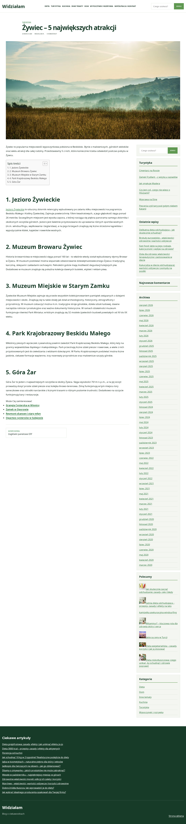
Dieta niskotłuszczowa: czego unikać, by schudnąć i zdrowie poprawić (157, 663)
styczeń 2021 (145, 514)
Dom (86, 6)
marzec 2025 (145, 391)
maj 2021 (143, 493)
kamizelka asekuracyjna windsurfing (158, 612)
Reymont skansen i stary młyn (23, 413)
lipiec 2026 (144, 310)
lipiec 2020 (144, 544)
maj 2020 (143, 554)
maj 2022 (143, 463)
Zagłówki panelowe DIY (20, 433)
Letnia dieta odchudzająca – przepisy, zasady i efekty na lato (156, 605)
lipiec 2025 (144, 371)
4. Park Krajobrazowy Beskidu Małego (28, 178)
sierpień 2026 (146, 305)
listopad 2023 (146, 437)
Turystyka (56, 6)
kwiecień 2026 (146, 325)
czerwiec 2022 (146, 458)
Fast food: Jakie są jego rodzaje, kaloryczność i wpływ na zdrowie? (156, 247)
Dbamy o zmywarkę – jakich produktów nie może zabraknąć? (33, 770)
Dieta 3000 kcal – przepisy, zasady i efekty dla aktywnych (31, 748)
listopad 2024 (146, 407)
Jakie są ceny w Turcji (156, 637)
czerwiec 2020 (146, 549)
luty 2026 (143, 335)
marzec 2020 (145, 565)
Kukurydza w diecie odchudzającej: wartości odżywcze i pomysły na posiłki (157, 268)
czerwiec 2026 (146, 315)
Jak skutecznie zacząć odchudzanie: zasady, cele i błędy (156, 591)
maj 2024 (143, 422)
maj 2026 (143, 320)
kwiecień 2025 (146, 386)
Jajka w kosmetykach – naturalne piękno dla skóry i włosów (32, 761)
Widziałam (13, 6)
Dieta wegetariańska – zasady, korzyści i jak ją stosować (158, 647)
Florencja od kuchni (12, 752)
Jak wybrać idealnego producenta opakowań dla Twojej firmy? (34, 792)
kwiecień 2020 (146, 559)
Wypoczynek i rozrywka (101, 6)
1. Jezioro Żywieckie (19, 167)
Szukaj (179, 6)
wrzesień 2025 (146, 361)
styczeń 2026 (145, 340)
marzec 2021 (145, 503)
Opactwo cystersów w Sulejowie (24, 417)
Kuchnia (66, 6)
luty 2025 (143, 396)
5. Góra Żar (15, 181)
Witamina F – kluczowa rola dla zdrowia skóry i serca (158, 625)
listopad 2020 (146, 524)
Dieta (47, 6)
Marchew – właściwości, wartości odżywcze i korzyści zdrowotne (35, 783)
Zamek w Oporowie (17, 409)
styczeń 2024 (145, 432)
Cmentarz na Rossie (149, 170)
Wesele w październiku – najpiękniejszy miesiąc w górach (31, 774)
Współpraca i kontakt (125, 6)
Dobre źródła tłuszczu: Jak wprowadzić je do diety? (28, 787)
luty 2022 (143, 473)
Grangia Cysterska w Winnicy (22, 405)
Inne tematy (77, 6)
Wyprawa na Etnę (148, 199)
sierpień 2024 (146, 412)
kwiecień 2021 (146, 498)
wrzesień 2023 (146, 447)
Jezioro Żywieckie (15, 209)
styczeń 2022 (145, 478)
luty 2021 (143, 508)
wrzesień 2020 (146, 534)
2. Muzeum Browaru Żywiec (23, 171)
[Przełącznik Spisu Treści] (44, 163)
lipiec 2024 (144, 417)
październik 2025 (148, 356)
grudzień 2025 (146, 345)
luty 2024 (143, 427)
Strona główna (176, 815)
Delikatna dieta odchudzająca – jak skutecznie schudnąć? (157, 231)
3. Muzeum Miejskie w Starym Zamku (28, 174)
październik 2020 (148, 529)
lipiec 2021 (144, 488)
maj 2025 (143, 381)
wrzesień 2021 (146, 483)
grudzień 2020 (146, 519)
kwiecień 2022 (146, 468)
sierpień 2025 (146, 366)
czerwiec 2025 (146, 376)
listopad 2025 (146, 351)
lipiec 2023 (144, 452)
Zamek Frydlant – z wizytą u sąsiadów (158, 177)
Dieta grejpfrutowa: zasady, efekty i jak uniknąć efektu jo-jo (32, 744)
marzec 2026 (145, 330)
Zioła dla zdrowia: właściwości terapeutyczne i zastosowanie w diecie (155, 257)
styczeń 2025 (145, 401)
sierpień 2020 (146, 539)
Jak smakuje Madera (149, 183)
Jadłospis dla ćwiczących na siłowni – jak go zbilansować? (31, 766)
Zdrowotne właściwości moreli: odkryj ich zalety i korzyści (31, 779)
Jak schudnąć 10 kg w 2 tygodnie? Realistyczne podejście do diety (35, 757)
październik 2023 (148, 442)
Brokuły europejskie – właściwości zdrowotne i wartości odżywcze (156, 239)
